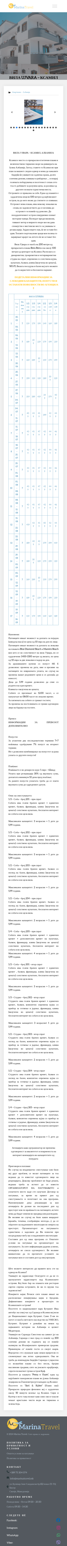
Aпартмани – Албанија (21, 92)
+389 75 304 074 (18, 1472)
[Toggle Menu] (54, 6)
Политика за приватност (19, 1458)
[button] (12, 112)
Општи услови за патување (20, 1453)
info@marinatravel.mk (22, 1478)
